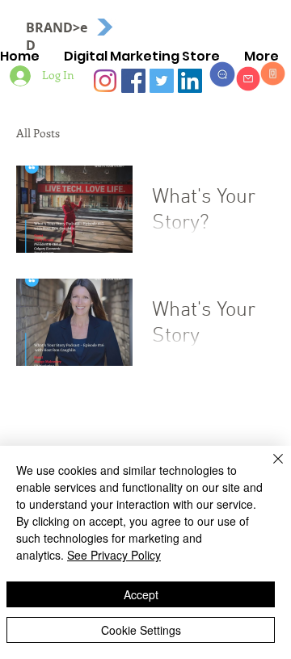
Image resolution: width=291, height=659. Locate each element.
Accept (141, 594)
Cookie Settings (141, 630)
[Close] (268, 468)
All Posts (38, 133)
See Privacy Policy (114, 555)
